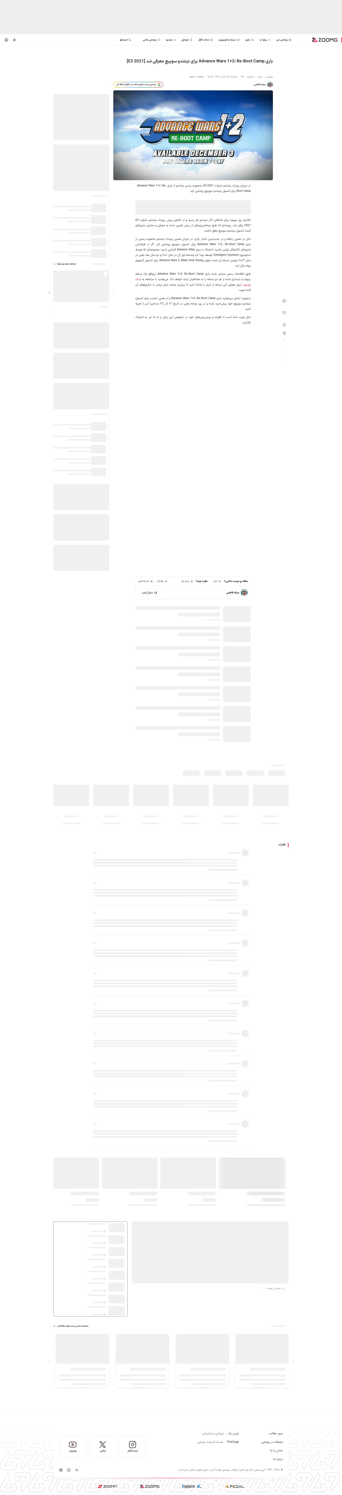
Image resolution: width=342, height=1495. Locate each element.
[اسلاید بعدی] (49, 292)
